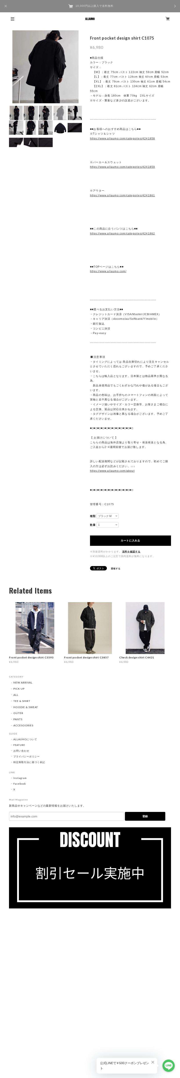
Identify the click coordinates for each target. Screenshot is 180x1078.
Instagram (20, 778)
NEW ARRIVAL (22, 682)
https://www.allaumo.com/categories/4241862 (122, 233)
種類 (93, 516)
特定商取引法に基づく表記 (29, 762)
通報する (116, 568)
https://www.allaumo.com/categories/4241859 (122, 166)
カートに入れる (130, 540)
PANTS (17, 719)
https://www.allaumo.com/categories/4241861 (122, 195)
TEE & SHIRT (21, 701)
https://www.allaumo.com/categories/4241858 (122, 138)
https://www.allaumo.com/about (112, 470)
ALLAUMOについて (25, 739)
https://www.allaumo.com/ (108, 271)
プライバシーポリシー (26, 756)
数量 (93, 524)
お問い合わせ (21, 750)
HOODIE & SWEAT (25, 707)
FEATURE (19, 745)
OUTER (18, 713)
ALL (15, 694)
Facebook (19, 783)
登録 (145, 816)
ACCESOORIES (23, 725)
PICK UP (19, 688)
